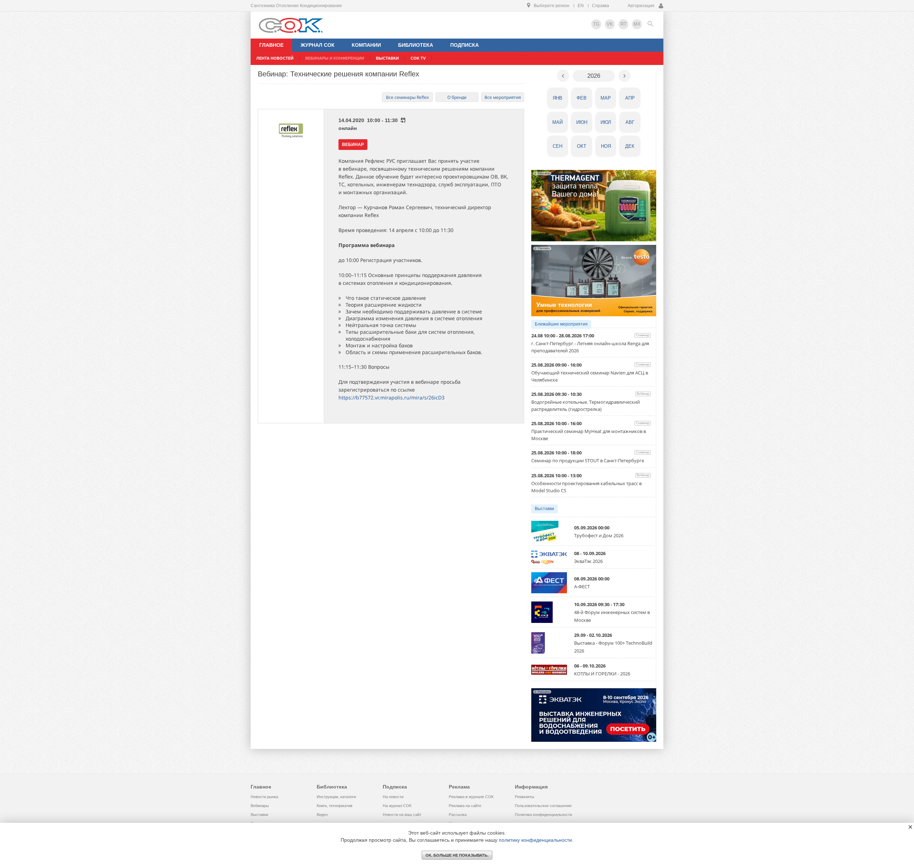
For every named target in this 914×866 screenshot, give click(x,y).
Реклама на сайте (465, 806)
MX (637, 24)
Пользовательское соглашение (543, 806)
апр (630, 98)
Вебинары (260, 806)
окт (581, 146)
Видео (322, 814)
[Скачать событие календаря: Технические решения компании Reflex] (402, 120)
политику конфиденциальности (535, 840)
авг (630, 122)
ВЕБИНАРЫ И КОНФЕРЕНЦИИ (334, 58)
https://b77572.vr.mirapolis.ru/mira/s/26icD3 (391, 397)
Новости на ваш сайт (402, 814)
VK (610, 24)
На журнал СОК (397, 806)
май (557, 122)
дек (629, 146)
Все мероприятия (502, 97)
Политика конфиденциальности (543, 814)
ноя (606, 146)
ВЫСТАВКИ (387, 58)
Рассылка (458, 814)
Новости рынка (264, 797)
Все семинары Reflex (407, 97)
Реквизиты (524, 797)
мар (606, 98)
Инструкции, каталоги (336, 797)
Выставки (544, 508)
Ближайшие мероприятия (561, 324)
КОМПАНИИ (366, 45)
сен (557, 146)
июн (581, 122)
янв (557, 98)
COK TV (418, 58)
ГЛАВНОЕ (271, 45)
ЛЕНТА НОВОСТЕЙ (274, 58)
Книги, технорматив (334, 806)
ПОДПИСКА (464, 45)
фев (582, 98)
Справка (600, 5)
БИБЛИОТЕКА (415, 45)
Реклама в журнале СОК (471, 797)
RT (624, 24)
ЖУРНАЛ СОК (318, 45)
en (581, 5)
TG (596, 24)
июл (606, 122)
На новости (393, 797)
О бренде (457, 97)
